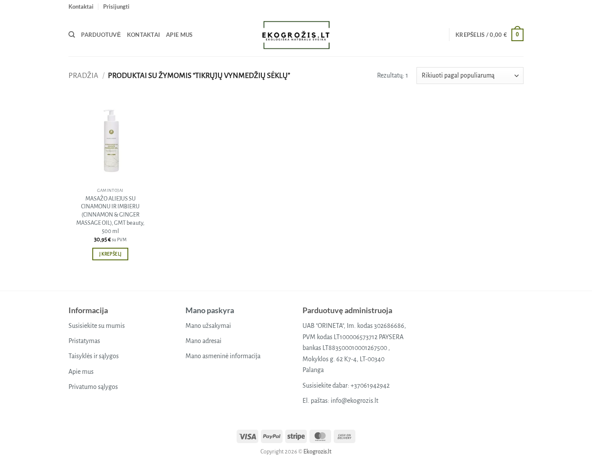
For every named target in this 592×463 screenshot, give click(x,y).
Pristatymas (84, 340)
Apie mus (179, 34)
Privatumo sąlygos (93, 386)
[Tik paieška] (71, 34)
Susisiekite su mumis (96, 325)
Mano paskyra (209, 310)
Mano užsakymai (208, 325)
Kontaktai (81, 6)
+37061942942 (370, 385)
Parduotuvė (101, 34)
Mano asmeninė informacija (222, 356)
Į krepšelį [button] (110, 254)
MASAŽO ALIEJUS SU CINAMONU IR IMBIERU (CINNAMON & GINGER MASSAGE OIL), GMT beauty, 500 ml (110, 214)
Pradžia (83, 75)
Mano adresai (203, 340)
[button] (116, 6)
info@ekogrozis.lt (354, 400)
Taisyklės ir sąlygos (93, 356)
